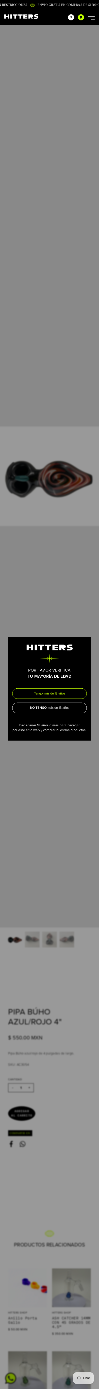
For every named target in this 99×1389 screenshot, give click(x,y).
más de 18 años (49, 708)
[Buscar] (71, 17)
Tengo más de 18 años (49, 693)
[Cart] (81, 17)
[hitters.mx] (21, 16)
